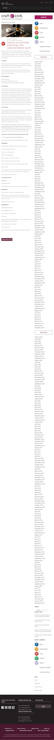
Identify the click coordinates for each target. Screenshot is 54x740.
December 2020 (39, 185)
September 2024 (40, 108)
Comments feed (38, 687)
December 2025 (39, 76)
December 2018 (39, 225)
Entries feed (37, 683)
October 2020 (39, 189)
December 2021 (39, 164)
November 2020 (40, 187)
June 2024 (38, 113)
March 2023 (38, 134)
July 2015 (37, 313)
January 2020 (39, 200)
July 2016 (37, 287)
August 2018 (38, 234)
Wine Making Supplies (26, 730)
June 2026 (38, 64)
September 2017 (40, 257)
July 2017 (37, 262)
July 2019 (37, 211)
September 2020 (40, 191)
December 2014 (39, 328)
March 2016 (38, 296)
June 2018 (38, 238)
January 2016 (39, 300)
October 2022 (39, 142)
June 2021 (38, 176)
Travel (42, 42)
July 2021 (37, 174)
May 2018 (38, 240)
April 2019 (38, 217)
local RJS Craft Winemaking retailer (21, 129)
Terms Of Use (35, 728)
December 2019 (39, 202)
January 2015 (39, 325)
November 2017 (40, 253)
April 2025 (38, 93)
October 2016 (39, 281)
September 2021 (40, 170)
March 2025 (38, 96)
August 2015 (38, 311)
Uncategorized (45, 51)
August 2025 (38, 85)
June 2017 (38, 264)
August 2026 (38, 62)
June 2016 (38, 289)
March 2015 (38, 321)
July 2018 (37, 236)
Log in (36, 680)
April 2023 (38, 132)
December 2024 (39, 102)
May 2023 (38, 130)
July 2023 (37, 125)
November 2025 (40, 79)
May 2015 (38, 317)
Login (43, 706)
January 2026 (39, 74)
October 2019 (39, 206)
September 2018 (40, 232)
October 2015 (39, 306)
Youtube (9, 707)
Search (51, 2)
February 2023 (39, 136)
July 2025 (37, 87)
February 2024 (39, 121)
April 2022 (38, 155)
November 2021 (40, 166)
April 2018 (38, 242)
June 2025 (38, 89)
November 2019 (40, 204)
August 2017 (38, 259)
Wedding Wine (10, 730)
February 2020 (39, 198)
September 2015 (40, 308)
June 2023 (38, 128)
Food (41, 33)
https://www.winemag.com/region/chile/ (14, 137)
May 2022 (38, 153)
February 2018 (39, 247)
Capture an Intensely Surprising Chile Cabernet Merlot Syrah (19, 45)
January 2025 (39, 100)
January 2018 (39, 249)
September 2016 (40, 283)
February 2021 (39, 183)
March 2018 (38, 245)
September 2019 (40, 208)
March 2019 (38, 219)
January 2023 (39, 138)
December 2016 (39, 277)
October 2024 (39, 106)
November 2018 (40, 228)
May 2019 (38, 215)
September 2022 (40, 145)
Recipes (42, 37)
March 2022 (38, 157)
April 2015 (38, 319)
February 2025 (39, 98)
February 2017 (39, 272)
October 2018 (39, 230)
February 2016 (39, 298)
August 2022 (38, 147)
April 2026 (38, 68)
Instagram (6, 707)
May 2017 (38, 266)
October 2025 (39, 81)
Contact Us (8, 728)
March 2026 (38, 70)
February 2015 (39, 323)
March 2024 (38, 119)
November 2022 (40, 140)
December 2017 (39, 251)
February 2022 (39, 159)
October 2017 (39, 255)
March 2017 (38, 270)
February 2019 (39, 221)
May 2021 (38, 179)
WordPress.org (38, 690)
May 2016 (38, 291)
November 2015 (40, 304)
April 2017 (38, 268)
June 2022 (38, 151)
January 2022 (39, 162)
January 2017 (39, 274)
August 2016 (38, 285)
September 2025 (40, 83)
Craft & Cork (5, 22)
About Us (47, 728)
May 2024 (38, 115)
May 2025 (38, 91)
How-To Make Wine (43, 730)
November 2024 (40, 104)
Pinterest (13, 707)
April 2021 (38, 181)
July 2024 (37, 110)
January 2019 (39, 223)
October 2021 (39, 168)
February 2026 (39, 72)
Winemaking (44, 28)
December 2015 (39, 302)
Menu (5, 8)
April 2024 (38, 117)
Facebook (2, 707)
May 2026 (38, 66)
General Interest (45, 46)
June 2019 (38, 213)
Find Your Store (7, 239)
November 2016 (40, 279)
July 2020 (37, 193)
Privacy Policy (21, 728)
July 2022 (37, 149)
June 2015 (38, 315)
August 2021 (38, 172)
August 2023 (38, 123)
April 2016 (38, 294)
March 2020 (38, 196)
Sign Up (43, 17)
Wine (13, 22)
